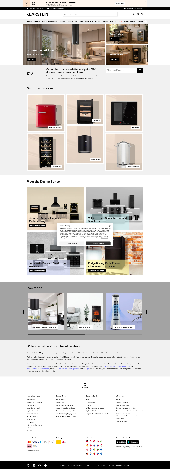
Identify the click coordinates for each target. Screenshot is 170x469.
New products (129, 21)
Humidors (97, 120)
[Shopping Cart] (142, 14)
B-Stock (140, 21)
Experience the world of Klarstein (76, 353)
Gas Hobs (30, 431)
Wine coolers (57, 166)
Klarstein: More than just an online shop (108, 353)
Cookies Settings (121, 421)
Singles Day (60, 402)
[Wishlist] (138, 14)
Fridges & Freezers (55, 127)
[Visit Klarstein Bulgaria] (98, 449)
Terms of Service (129, 448)
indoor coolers (44, 369)
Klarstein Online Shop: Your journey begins (43, 353)
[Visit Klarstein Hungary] (101, 445)
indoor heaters (32, 369)
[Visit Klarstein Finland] (101, 449)
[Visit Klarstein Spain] (87, 445)
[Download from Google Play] (133, 442)
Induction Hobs (31, 428)
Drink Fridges (31, 419)
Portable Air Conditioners (35, 402)
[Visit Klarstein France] (98, 441)
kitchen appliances (123, 366)
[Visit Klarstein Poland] (87, 449)
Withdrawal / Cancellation (95, 408)
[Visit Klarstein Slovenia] (98, 454)
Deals (120, 21)
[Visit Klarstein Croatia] (91, 449)
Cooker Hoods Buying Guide (65, 408)
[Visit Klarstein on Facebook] (34, 465)
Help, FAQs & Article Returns (135, 8)
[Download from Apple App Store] (121, 442)
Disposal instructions (123, 402)
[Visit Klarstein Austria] (91, 441)
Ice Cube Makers (32, 416)
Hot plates (135, 127)
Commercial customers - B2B (126, 408)
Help (87, 399)
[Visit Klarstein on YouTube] (39, 465)
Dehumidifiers (31, 405)
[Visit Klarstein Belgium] (87, 454)
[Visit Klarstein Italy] (101, 441)
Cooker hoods (95, 159)
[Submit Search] (65, 14)
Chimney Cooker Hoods (34, 425)
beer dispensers (73, 369)
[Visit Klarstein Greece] (101, 454)
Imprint (87, 465)
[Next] (145, 21)
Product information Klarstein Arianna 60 (129, 411)
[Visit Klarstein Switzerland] (94, 441)
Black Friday (60, 399)
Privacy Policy (119, 448)
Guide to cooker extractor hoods (46, 327)
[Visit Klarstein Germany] (87, 441)
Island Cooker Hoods (33, 408)
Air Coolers (30, 422)
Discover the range (37, 225)
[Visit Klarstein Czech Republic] (98, 445)
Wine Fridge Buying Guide (64, 405)
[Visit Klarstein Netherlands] (91, 454)
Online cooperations (122, 405)
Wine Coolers (31, 399)
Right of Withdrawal (93, 411)
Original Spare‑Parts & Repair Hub (97, 414)
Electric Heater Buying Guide (66, 416)
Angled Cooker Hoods (34, 411)
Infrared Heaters (32, 414)
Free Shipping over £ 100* (57, 8)
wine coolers (62, 369)
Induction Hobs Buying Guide (65, 411)
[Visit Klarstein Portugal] (94, 454)
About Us (119, 399)
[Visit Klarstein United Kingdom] (91, 445)
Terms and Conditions (75, 465)
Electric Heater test (85, 327)
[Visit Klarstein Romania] (94, 449)
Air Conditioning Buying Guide (124, 327)
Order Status (90, 402)
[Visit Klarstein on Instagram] (28, 465)
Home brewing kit (133, 166)
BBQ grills (86, 369)
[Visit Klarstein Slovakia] (94, 445)
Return (88, 405)
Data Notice (120, 419)
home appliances (108, 366)
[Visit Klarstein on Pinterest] (45, 465)
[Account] (134, 14)
